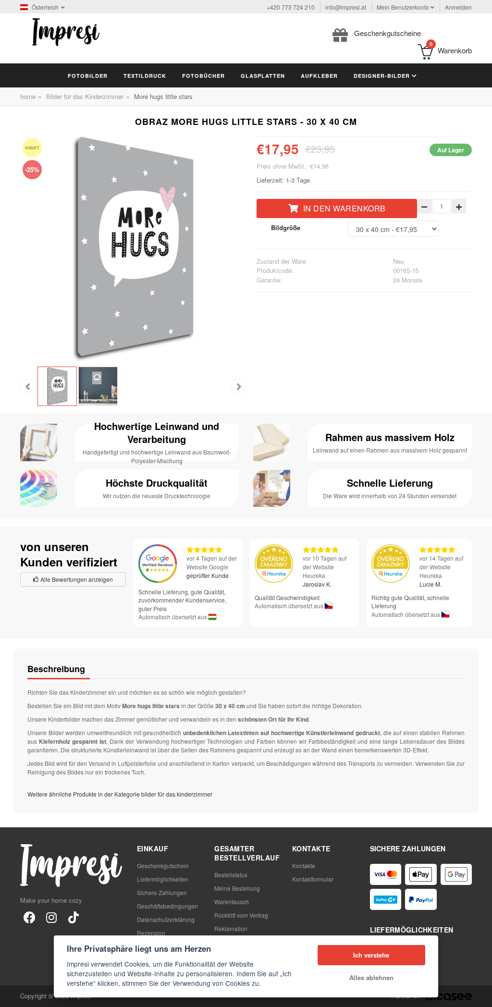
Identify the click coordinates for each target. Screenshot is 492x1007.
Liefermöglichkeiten (162, 879)
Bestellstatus (230, 875)
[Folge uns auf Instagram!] (51, 916)
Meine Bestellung (237, 888)
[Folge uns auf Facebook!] (29, 916)
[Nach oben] (479, 994)
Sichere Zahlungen (162, 892)
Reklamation (230, 928)
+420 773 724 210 (291, 7)
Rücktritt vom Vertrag (241, 915)
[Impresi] (65, 31)
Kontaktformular (312, 879)
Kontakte (303, 865)
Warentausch (231, 901)
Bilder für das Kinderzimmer (84, 96)
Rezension (151, 933)
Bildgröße (285, 227)
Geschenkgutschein (163, 865)
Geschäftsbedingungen (167, 906)
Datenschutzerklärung (166, 919)
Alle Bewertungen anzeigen (76, 579)
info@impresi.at (345, 7)
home (28, 96)
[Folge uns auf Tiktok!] (73, 916)
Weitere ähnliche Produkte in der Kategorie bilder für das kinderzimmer (119, 794)
